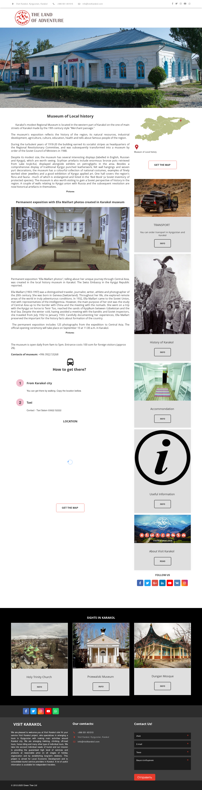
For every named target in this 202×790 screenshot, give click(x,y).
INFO (162, 243)
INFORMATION (142, 17)
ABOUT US (160, 17)
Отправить (144, 777)
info (162, 352)
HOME (115, 17)
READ (162, 561)
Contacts (174, 17)
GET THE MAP (70, 507)
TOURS (125, 17)
